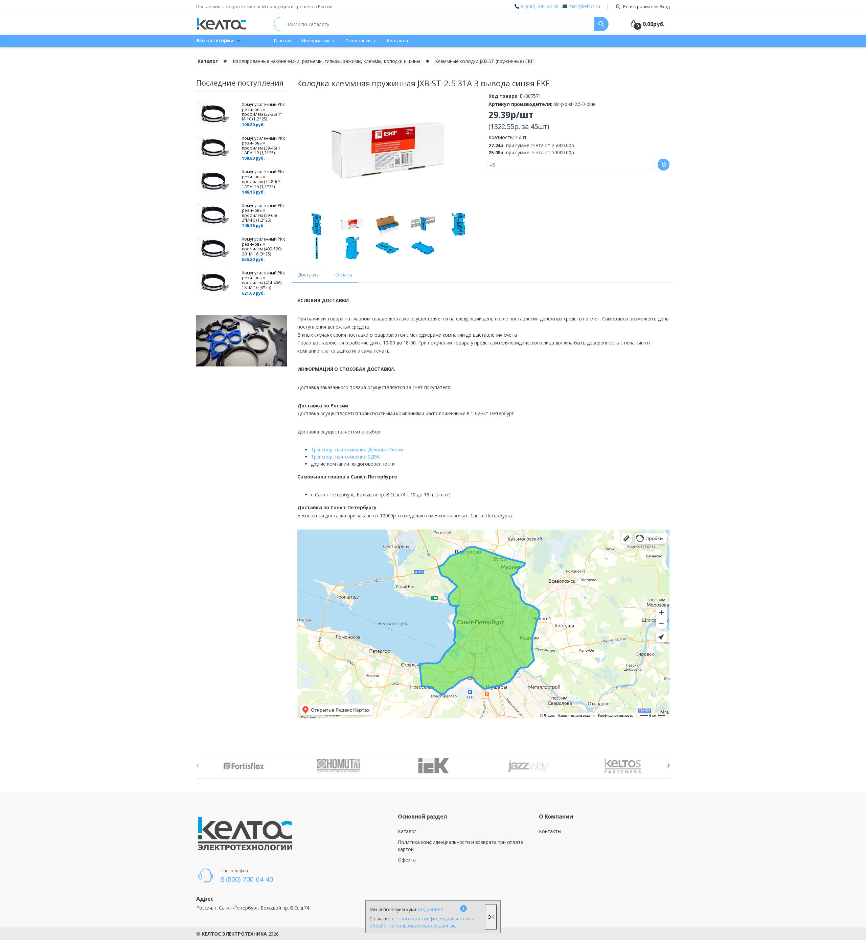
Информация (315, 41)
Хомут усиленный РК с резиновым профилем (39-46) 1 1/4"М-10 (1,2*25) (263, 145)
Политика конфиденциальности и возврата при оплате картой (460, 845)
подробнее (430, 909)
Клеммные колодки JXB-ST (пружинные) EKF (484, 61)
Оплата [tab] (343, 274)
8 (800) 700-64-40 (539, 6)
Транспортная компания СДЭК (345, 456)
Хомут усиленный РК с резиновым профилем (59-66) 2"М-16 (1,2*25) (263, 213)
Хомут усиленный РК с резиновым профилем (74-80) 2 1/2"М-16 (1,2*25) (263, 179)
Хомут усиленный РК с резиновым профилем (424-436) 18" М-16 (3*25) (263, 280)
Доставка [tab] (308, 274)
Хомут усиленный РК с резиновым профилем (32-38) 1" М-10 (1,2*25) (263, 112)
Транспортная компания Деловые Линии (357, 449)
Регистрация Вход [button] (646, 6)
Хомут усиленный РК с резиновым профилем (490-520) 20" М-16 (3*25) (263, 246)
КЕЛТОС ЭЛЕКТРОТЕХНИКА (234, 934)
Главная (282, 41)
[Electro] (221, 23)
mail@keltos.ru (584, 6)
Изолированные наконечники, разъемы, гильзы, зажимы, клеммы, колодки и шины (326, 61)
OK (490, 917)
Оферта (407, 859)
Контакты (397, 41)
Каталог (208, 61)
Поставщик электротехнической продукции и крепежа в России (264, 6)
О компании (358, 41)
